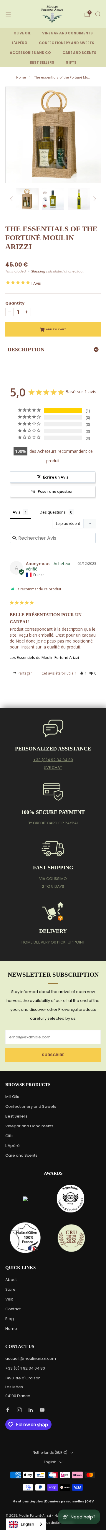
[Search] (98, 14)
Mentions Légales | (28, 1501)
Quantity (14, 303)
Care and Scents (21, 1155)
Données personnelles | (65, 1501)
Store (10, 1289)
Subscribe (53, 1055)
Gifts (9, 1136)
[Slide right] (93, 199)
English (50, 1462)
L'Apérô (12, 1145)
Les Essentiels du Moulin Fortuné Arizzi (44, 657)
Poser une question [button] (56, 491)
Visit (9, 1299)
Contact (13, 1309)
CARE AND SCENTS (79, 52)
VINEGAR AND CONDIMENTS (67, 33)
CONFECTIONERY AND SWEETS (66, 43)
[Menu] (8, 14)
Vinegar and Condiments (29, 1126)
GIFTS (71, 62)
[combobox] (26, 1524)
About (11, 1279)
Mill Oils (12, 1096)
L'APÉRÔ (19, 43)
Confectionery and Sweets (30, 1106)
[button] (83, 673)
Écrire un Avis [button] (55, 477)
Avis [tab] (16, 512)
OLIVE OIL (22, 33)
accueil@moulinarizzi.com (30, 1358)
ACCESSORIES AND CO (30, 52)
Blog (9, 1319)
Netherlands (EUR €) (50, 1452)
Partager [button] (24, 673)
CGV (90, 1501)
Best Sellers (16, 1116)
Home (21, 77)
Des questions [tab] (53, 512)
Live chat (53, 767)
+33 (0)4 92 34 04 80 (53, 760)
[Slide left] (12, 199)
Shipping (38, 271)
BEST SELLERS (42, 62)
